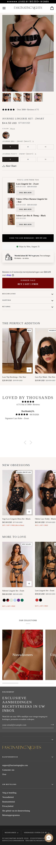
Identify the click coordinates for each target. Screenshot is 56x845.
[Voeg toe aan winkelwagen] (29, 369)
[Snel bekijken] (29, 583)
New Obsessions (16, 465)
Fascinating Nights (14, 838)
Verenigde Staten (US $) (35, 833)
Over (4, 774)
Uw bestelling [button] (9, 784)
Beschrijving (9, 294)
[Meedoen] (51, 724)
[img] (28, 401)
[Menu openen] (6, 8)
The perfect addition (21, 323)
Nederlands (10, 833)
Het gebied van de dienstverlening (16, 811)
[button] (26, 442)
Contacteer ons (8, 770)
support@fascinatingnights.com (15, 765)
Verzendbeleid (8, 797)
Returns (6, 307)
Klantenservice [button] (10, 757)
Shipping (6, 300)
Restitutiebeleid (8, 802)
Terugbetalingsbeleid (35, 841)
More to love (14, 536)
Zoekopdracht (37, 838)
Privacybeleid (7, 806)
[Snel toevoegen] (29, 511)
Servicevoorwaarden (13, 841)
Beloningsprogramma (11, 815)
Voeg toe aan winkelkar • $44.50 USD (28, 238)
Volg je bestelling (9, 793)
